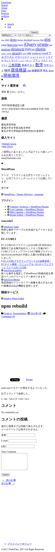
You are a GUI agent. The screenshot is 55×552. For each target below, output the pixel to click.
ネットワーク (11, 60)
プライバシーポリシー (19, 544)
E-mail (4, 440)
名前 (3, 435)
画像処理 (36, 70)
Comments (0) (8, 316)
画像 (29, 71)
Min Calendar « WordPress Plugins (27, 212)
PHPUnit (30, 49)
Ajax (3, 40)
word (45, 53)
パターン (28, 61)
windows (36, 53)
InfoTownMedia (12, 279)
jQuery (30, 44)
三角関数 (14, 65)
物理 (7, 70)
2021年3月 (36, 313)
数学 (39, 65)
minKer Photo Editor (14, 298)
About (4, 8)
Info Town (7, 146)
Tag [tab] (9, 27)
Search (4, 5)
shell (24, 54)
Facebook (36, 40)
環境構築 (19, 70)
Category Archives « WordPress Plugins (29, 206)
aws (7, 39)
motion (5, 49)
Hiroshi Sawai (9, 144)
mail (50, 45)
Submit (5, 475)
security (17, 53)
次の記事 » (8, 483)
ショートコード (37, 57)
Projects (5, 13)
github (4, 45)
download (28, 40)
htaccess (12, 44)
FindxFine (6, 2)
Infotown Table (11, 227)
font (42, 40)
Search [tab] (10, 24)
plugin (40, 49)
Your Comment (8, 451)
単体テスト (28, 65)
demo (13, 39)
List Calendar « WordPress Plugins (27, 209)
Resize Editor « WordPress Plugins (27, 215)
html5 (20, 45)
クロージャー (22, 57)
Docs (3, 10)
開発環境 (11, 75)
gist (47, 39)
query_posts (6, 53)
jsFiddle (42, 44)
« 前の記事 (9, 480)
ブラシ (36, 60)
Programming (19, 313)
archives (5, 16)
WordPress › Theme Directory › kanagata (23, 194)
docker (20, 40)
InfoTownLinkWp (13, 270)
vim (29, 53)
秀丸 (45, 70)
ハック (21, 61)
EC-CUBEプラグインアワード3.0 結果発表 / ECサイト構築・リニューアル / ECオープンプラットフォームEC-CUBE (27, 264)
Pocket (29, 379)
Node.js (8, 313)
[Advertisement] (27, 346)
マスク (44, 60)
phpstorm (17, 49)
